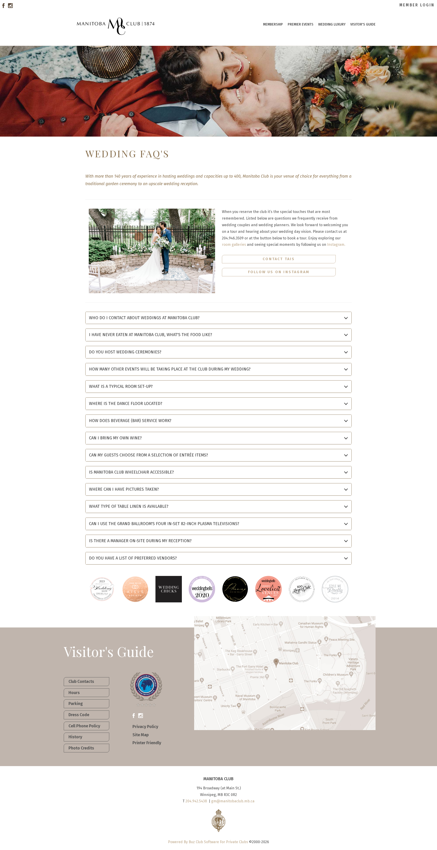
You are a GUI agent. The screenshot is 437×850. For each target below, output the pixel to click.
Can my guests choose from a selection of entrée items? (148, 455)
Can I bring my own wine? (115, 438)
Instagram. (336, 244)
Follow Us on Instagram (279, 272)
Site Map (140, 734)
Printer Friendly (146, 742)
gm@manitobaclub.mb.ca (232, 801)
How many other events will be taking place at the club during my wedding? (170, 369)
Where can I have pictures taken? (124, 489)
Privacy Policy (145, 726)
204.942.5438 (196, 801)
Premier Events (300, 24)
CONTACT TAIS (279, 259)
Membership (273, 24)
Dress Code (79, 714)
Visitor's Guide (363, 24)
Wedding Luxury (332, 24)
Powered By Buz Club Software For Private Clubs (208, 842)
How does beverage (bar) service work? (130, 420)
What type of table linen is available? (128, 506)
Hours (74, 692)
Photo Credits (81, 748)
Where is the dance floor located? (125, 403)
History (75, 736)
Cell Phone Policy (84, 725)
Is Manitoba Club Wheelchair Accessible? (131, 472)
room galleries (234, 244)
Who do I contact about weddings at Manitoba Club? (144, 317)
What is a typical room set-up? (121, 386)
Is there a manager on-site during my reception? (140, 540)
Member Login (417, 5)
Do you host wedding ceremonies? (125, 352)
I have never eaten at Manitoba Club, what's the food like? (150, 334)
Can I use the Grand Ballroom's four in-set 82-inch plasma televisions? (164, 523)
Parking (76, 703)
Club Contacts (81, 681)
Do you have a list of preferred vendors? (133, 558)
